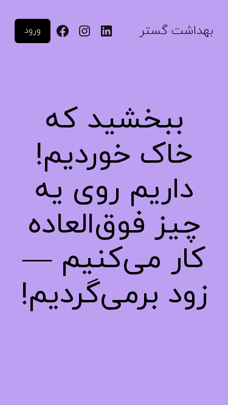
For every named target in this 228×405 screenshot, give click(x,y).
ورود (32, 30)
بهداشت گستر (176, 30)
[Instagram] (84, 31)
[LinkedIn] (106, 31)
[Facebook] (62, 31)
